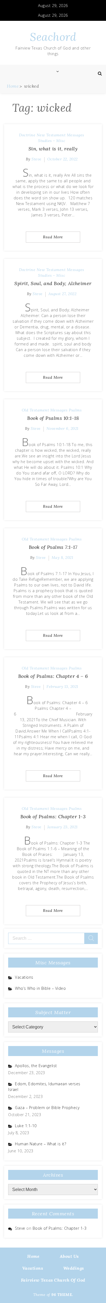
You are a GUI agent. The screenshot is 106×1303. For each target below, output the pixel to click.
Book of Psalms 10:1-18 (53, 418)
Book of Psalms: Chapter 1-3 (53, 816)
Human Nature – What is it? (40, 1143)
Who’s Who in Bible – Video (40, 988)
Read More (53, 237)
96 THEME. (62, 1294)
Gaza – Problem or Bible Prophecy (47, 1107)
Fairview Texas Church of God (53, 1280)
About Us (69, 1256)
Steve (37, 159)
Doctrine (27, 135)
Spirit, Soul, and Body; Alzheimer (53, 283)
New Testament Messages (60, 135)
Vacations (24, 977)
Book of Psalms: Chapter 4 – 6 (53, 676)
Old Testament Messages (45, 410)
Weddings (73, 1268)
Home (33, 1256)
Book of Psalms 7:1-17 (53, 547)
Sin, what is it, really (53, 149)
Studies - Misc (51, 140)
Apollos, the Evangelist (36, 1065)
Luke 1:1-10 (26, 1125)
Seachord (53, 37)
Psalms (75, 410)
